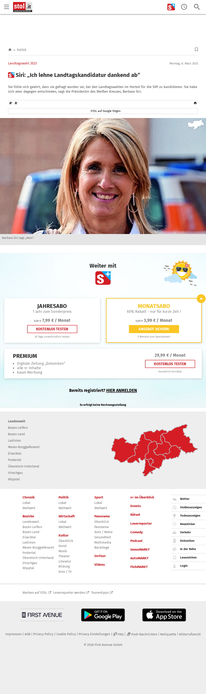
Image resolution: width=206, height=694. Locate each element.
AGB (27, 634)
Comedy (136, 532)
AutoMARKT (139, 558)
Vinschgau (15, 473)
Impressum (13, 634)
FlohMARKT (139, 567)
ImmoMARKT (140, 550)
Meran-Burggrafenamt (24, 447)
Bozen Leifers (18, 428)
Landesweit (16, 421)
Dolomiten (187, 541)
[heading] (103, 75)
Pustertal (14, 460)
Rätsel (135, 515)
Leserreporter (141, 524)
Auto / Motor (103, 532)
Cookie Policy (66, 634)
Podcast (136, 541)
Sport (98, 497)
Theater (64, 556)
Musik (63, 551)
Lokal (26, 503)
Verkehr (185, 532)
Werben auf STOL (35, 593)
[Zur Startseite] (10, 50)
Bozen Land (16, 434)
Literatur (65, 561)
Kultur (64, 535)
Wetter (185, 499)
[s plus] (171, 7)
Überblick (66, 541)
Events (135, 506)
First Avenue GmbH (108, 645)
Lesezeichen (188, 557)
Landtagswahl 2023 (22, 63)
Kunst (63, 546)
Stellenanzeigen (191, 507)
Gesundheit (102, 537)
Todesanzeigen (190, 515)
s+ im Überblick (142, 497)
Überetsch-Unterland (23, 466)
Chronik (29, 497)
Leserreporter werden (69, 593)
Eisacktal (14, 453)
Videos (99, 565)
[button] (196, 49)
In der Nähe (188, 549)
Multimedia (102, 542)
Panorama (102, 516)
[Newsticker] (184, 7)
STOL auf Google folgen (106, 111)
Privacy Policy (43, 634)
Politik (21, 50)
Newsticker (187, 524)
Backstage (101, 547)
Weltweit (29, 508)
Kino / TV (65, 572)
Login (184, 566)
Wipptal (14, 479)
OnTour (100, 556)
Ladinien (14, 440)
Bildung (64, 566)
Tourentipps (100, 593)
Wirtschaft (67, 516)
